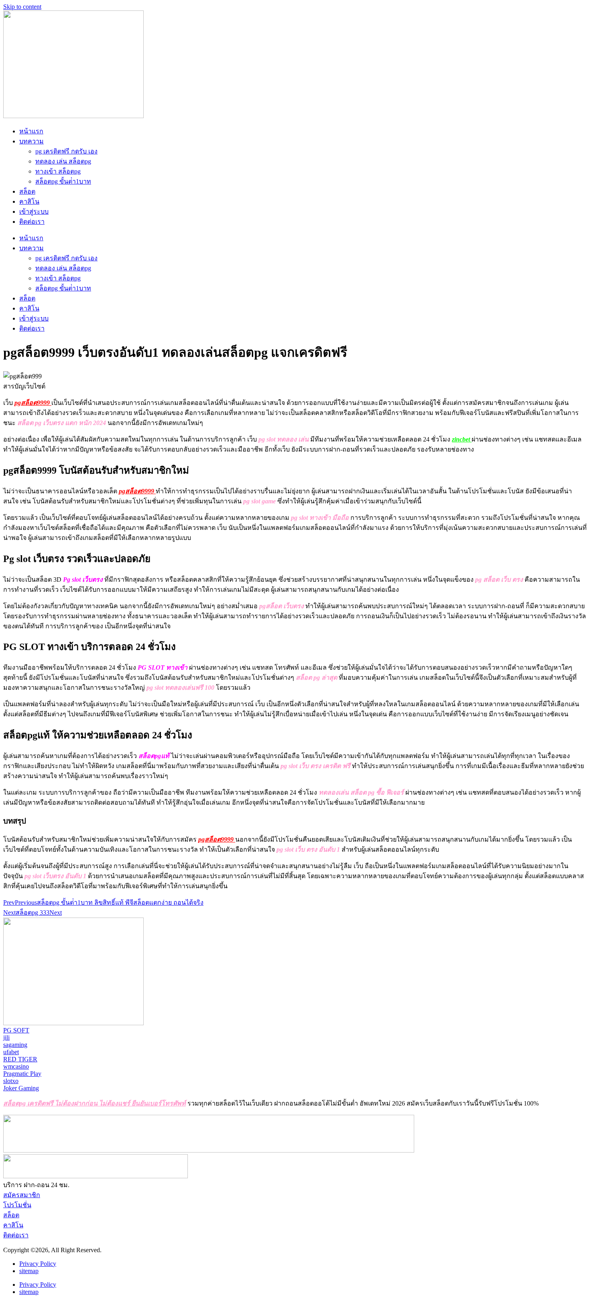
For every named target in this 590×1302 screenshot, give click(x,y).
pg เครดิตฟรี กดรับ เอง (66, 151)
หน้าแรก (31, 131)
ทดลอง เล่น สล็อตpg (63, 161)
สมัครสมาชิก (21, 1195)
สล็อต (27, 191)
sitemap (29, 1270)
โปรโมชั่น (17, 1205)
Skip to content (22, 6)
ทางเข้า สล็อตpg (58, 171)
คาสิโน (29, 201)
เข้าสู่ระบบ (34, 211)
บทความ (31, 141)
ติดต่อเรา (32, 221)
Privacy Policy (37, 1263)
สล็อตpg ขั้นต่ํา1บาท (63, 181)
